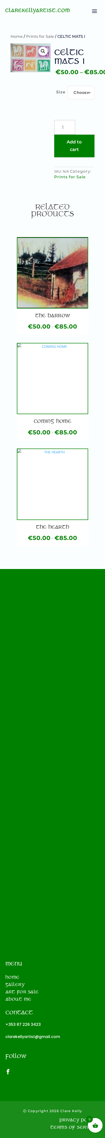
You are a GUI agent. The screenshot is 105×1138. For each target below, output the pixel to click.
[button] (43, 51)
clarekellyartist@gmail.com (32, 1036)
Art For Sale (22, 992)
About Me (18, 1000)
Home (16, 36)
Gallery (15, 985)
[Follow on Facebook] (10, 1071)
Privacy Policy (78, 1120)
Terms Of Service (73, 1128)
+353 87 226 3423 (23, 1024)
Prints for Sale (40, 36)
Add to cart (74, 145)
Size (60, 92)
